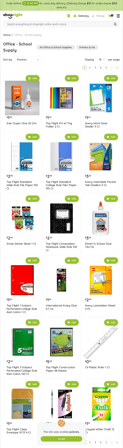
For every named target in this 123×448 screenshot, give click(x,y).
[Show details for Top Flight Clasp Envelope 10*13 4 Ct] (22, 404)
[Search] (115, 24)
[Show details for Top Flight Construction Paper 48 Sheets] (61, 342)
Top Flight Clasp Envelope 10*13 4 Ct (19, 431)
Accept (61, 438)
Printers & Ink (87, 47)
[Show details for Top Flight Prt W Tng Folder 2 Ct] (61, 98)
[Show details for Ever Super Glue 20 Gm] (22, 98)
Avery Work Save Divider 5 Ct (96, 125)
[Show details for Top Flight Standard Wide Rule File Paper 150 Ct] (22, 156)
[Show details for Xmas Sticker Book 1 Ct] (22, 218)
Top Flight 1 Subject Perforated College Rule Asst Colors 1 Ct (22, 309)
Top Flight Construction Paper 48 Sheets (60, 369)
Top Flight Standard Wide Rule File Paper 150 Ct (22, 185)
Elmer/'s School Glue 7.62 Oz (98, 245)
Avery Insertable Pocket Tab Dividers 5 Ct (100, 183)
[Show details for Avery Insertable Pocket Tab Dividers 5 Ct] (100, 156)
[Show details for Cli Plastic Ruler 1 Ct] (100, 342)
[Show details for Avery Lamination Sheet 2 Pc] (100, 280)
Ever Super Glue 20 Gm (22, 123)
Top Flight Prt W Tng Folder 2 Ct (59, 125)
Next (111, 67)
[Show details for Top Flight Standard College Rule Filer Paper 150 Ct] (61, 156)
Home (7, 35)
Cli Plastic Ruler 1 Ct (97, 367)
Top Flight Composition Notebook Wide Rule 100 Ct (61, 247)
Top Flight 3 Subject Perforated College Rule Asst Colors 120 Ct (22, 370)
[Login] (68, 16)
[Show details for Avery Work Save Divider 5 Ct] (100, 98)
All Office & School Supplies (56, 47)
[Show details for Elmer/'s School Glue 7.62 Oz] (100, 218)
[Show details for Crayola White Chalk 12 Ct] (100, 404)
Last (117, 67)
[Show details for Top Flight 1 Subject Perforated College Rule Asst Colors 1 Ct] (22, 280)
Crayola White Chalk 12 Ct (99, 431)
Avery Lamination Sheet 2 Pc (100, 307)
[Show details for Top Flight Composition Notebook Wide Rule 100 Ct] (61, 218)
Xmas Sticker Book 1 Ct (21, 243)
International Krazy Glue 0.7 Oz (61, 307)
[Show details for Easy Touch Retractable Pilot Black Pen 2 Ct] (61, 404)
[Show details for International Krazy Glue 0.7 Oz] (61, 280)
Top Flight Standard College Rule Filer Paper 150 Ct (61, 185)
